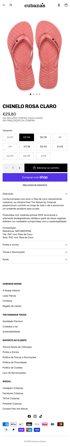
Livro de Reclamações (14, 372)
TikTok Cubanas (11, 398)
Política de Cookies (12, 367)
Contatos (7, 300)
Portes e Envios (11, 352)
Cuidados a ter (10, 326)
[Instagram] (35, 416)
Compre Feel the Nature (15, 408)
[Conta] (59, 5)
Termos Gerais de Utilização (17, 346)
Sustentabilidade (11, 331)
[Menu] (3, 5)
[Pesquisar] (10, 5)
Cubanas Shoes (39, 441)
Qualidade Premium (13, 321)
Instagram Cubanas (13, 388)
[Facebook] (29, 416)
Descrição (8, 193)
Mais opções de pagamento (35, 185)
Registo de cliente (12, 305)
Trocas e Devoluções (14, 252)
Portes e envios (11, 244)
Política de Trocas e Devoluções (19, 357)
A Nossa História (11, 290)
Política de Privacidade (15, 362)
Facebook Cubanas (13, 393)
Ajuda (6, 259)
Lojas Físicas (9, 295)
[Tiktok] (41, 416)
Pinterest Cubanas (12, 403)
